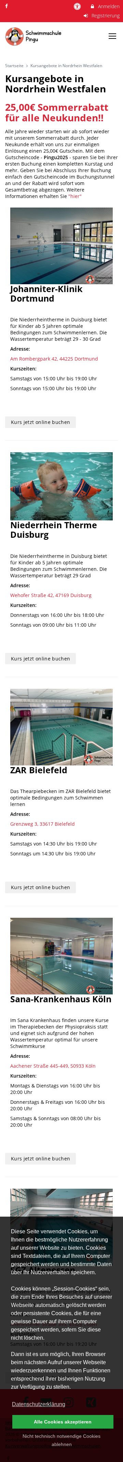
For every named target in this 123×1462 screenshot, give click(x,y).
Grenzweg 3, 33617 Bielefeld (42, 824)
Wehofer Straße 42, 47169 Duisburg (51, 595)
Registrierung (105, 15)
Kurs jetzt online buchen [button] (40, 422)
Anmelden (108, 6)
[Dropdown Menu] (112, 36)
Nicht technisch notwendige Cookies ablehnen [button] (61, 1440)
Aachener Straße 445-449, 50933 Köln (53, 1066)
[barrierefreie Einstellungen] (78, 6)
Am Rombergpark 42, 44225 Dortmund (54, 358)
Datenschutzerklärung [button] (38, 1404)
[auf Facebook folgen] (7, 6)
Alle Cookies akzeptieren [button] (63, 1422)
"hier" (75, 196)
